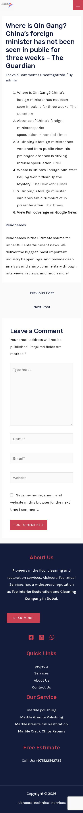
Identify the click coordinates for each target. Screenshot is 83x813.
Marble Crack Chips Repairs (41, 731)
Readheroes (16, 225)
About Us (41, 680)
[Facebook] (31, 637)
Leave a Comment (21, 75)
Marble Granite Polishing (41, 717)
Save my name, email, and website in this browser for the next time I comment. (40, 502)
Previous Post (42, 292)
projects (41, 666)
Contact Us (41, 687)
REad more (23, 618)
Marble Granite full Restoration (41, 724)
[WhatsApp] (52, 637)
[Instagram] (41, 637)
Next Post (41, 307)
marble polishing (41, 710)
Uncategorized (52, 75)
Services (41, 673)
